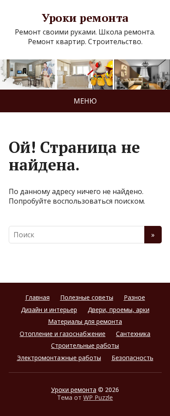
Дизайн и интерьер (49, 309)
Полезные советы (86, 297)
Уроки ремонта (85, 18)
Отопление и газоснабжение (62, 333)
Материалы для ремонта (85, 321)
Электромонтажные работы (59, 358)
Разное (134, 297)
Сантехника (133, 333)
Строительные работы (85, 345)
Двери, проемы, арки (119, 309)
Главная (37, 297)
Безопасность (132, 358)
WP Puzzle (98, 397)
